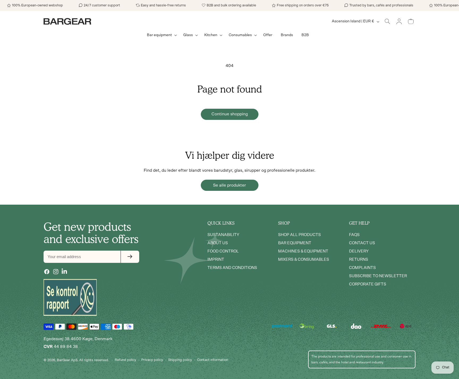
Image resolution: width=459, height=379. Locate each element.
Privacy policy (152, 360)
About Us (217, 243)
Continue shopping (229, 114)
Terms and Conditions (232, 268)
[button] (161, 35)
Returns (358, 260)
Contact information (212, 360)
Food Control (223, 251)
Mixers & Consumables (303, 260)
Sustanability (223, 235)
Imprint (215, 260)
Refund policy (125, 360)
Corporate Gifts (367, 284)
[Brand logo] (70, 297)
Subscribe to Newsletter (378, 276)
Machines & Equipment (303, 251)
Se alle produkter (229, 185)
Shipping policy (180, 360)
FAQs (354, 235)
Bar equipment (294, 243)
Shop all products (299, 235)
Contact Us (362, 243)
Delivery (359, 251)
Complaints (362, 268)
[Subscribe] (130, 257)
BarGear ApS (67, 360)
